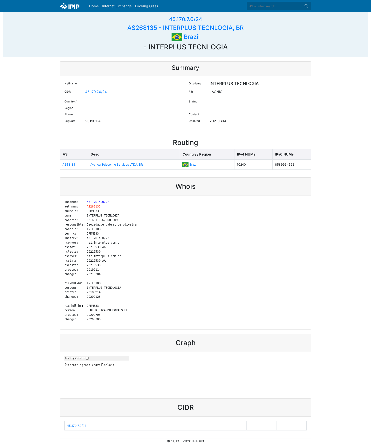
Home (94, 6)
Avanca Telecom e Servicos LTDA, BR (116, 164)
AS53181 (68, 164)
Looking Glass (146, 6)
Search (306, 6)
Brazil (191, 36)
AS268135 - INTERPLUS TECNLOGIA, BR (185, 27)
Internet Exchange (117, 6)
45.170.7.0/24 (185, 19)
